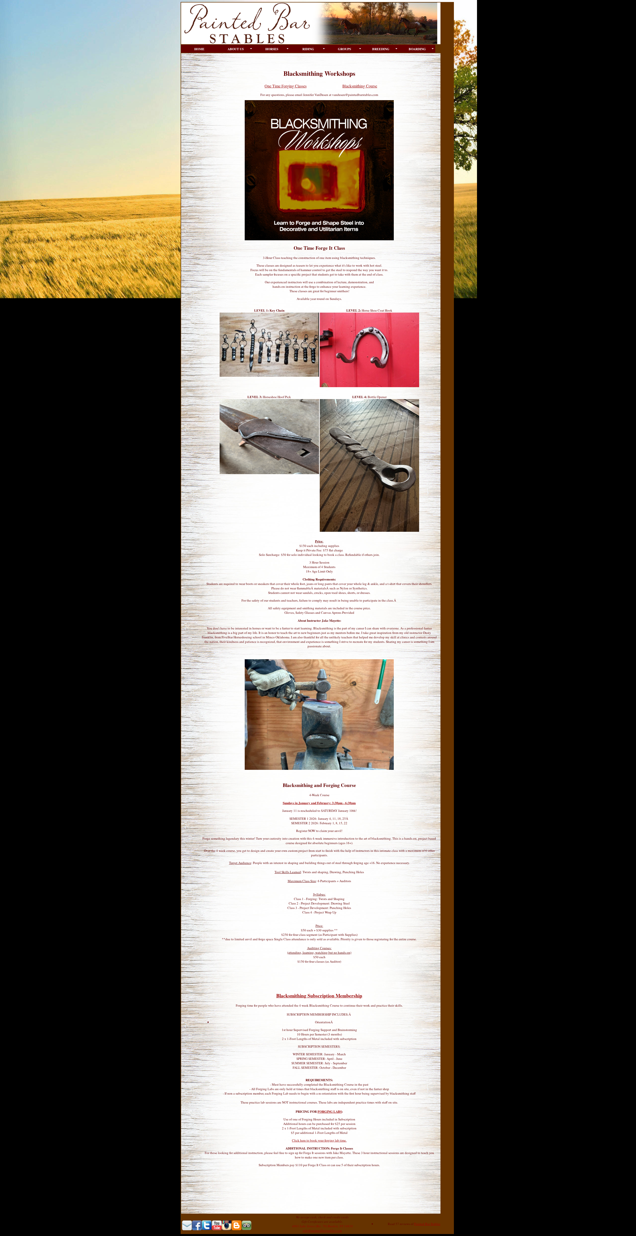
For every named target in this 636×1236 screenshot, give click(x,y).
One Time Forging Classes (286, 85)
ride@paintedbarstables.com (322, 1230)
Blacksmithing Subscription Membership (319, 995)
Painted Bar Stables (427, 1224)
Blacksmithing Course (359, 85)
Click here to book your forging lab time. (319, 1140)
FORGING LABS (330, 1111)
